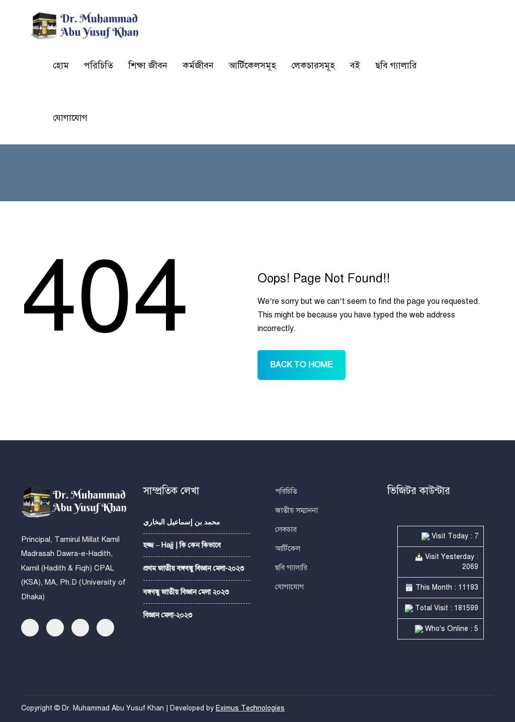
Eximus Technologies (250, 708)
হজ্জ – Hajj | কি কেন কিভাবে (182, 545)
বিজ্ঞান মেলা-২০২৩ (168, 615)
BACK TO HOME (301, 365)
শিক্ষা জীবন (147, 65)
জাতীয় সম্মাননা (296, 510)
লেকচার (286, 529)
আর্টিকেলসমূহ (252, 65)
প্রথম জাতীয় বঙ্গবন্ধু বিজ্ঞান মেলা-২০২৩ (193, 568)
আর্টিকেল (287, 548)
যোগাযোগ (70, 117)
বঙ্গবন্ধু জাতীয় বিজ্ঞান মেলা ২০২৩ (186, 592)
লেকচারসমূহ (313, 65)
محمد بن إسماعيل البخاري (181, 522)
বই (355, 65)
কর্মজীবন (198, 65)
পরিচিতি (98, 65)
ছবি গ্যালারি (396, 65)
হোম (61, 65)
